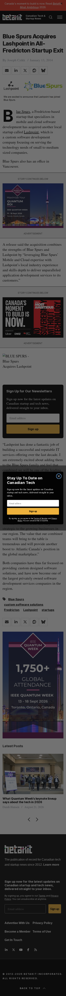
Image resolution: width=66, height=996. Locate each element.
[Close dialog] (58, 476)
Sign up (33, 511)
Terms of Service (40, 519)
